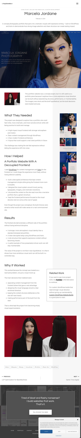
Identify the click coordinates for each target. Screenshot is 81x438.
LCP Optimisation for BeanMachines (14, 378)
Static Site (46, 367)
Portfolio (37, 367)
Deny (59, 431)
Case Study (25, 9)
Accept (46, 431)
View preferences (72, 431)
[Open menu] (77, 3)
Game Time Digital (72, 378)
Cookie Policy (58, 435)
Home (12, 430)
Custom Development (52, 9)
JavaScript (29, 367)
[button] (77, 419)
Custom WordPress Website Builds (61, 295)
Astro (39, 170)
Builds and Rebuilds (37, 9)
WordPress (13, 170)
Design (21, 367)
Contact (29, 430)
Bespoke (14, 367)
